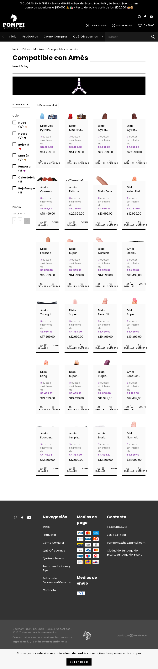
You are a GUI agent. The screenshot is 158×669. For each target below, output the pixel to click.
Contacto (49, 590)
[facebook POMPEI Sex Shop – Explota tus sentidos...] (145, 17)
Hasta (20, 213)
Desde (14, 213)
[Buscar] (153, 36)
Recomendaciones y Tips (57, 568)
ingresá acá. (21, 641)
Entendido (79, 662)
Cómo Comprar (55, 36)
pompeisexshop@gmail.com (126, 543)
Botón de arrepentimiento (50, 641)
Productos (30, 36)
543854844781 (117, 527)
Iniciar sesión (124, 25)
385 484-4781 (116, 535)
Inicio (13, 36)
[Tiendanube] (132, 636)
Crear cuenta (99, 25)
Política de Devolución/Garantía (57, 580)
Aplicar (27, 221)
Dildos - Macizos (33, 49)
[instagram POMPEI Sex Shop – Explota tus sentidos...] (139, 17)
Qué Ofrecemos (85, 36)
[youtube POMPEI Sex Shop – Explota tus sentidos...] (151, 17)
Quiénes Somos (53, 558)
